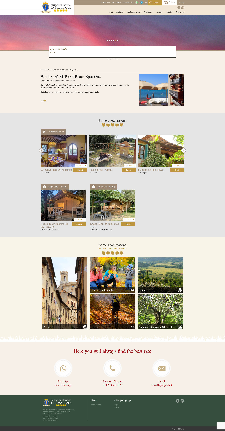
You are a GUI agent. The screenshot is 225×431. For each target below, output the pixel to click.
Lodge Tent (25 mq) (106, 186)
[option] (112, 32)
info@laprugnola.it (52, 416)
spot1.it (43, 101)
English (116, 405)
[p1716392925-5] (161, 90)
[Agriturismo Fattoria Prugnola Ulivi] (64, 151)
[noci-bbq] (112, 151)
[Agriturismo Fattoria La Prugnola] (55, 7)
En (183, 2)
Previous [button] (41, 150)
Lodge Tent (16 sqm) (57, 186)
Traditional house (55, 131)
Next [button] (183, 150)
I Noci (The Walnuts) (101, 169)
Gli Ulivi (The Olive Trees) (56, 169)
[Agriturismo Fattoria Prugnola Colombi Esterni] (161, 151)
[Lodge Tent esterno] (112, 205)
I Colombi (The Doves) (151, 169)
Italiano (116, 407)
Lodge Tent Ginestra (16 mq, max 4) (54, 225)
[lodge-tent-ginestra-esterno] (63, 205)
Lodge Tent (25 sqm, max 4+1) (104, 225)
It (180, 2)
